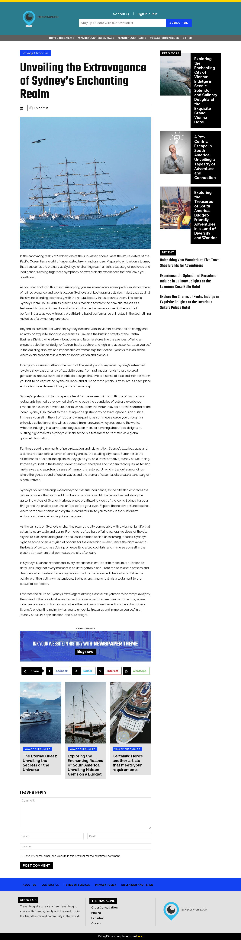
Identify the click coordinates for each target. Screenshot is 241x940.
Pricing (96, 912)
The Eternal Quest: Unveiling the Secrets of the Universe (40, 763)
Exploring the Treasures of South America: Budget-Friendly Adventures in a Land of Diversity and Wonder (205, 215)
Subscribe (178, 22)
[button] (121, 14)
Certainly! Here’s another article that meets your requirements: (128, 763)
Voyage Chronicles (36, 53)
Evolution (97, 918)
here (139, 936)
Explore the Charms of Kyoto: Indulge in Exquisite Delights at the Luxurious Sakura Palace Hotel (189, 302)
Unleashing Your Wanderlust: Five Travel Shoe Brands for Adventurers (190, 263)
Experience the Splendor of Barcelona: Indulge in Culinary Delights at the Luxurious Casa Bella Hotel (188, 281)
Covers (96, 923)
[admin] (31, 108)
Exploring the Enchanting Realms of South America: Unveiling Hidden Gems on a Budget (85, 765)
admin (43, 108)
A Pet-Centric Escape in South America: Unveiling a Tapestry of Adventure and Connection (205, 157)
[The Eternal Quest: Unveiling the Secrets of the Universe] (40, 712)
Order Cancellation (104, 907)
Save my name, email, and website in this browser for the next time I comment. (72, 855)
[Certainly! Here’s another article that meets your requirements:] (130, 712)
